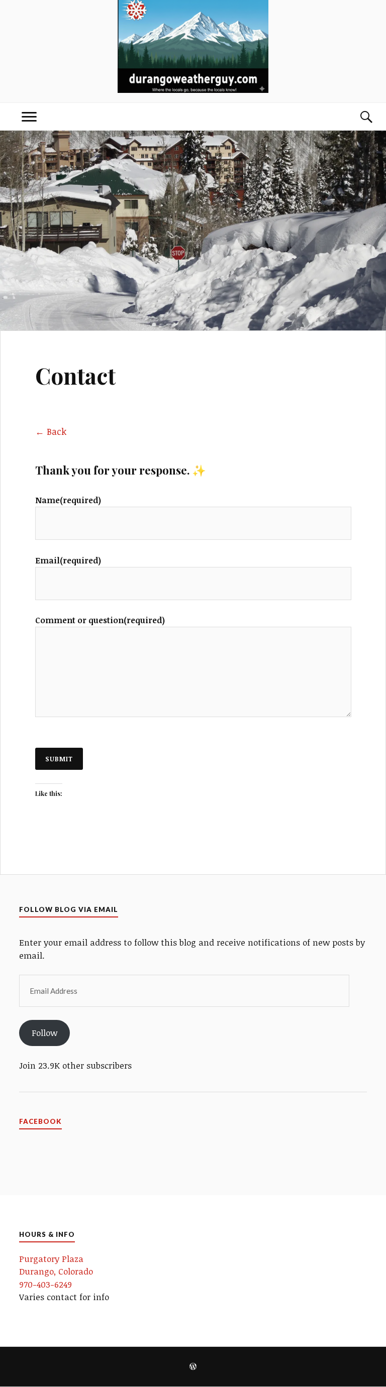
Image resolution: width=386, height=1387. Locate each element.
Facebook (40, 1121)
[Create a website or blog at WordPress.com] (193, 1367)
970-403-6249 (45, 1284)
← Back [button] (50, 431)
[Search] (357, 117)
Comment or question (100, 620)
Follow (44, 1032)
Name (68, 500)
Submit (59, 758)
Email (68, 560)
